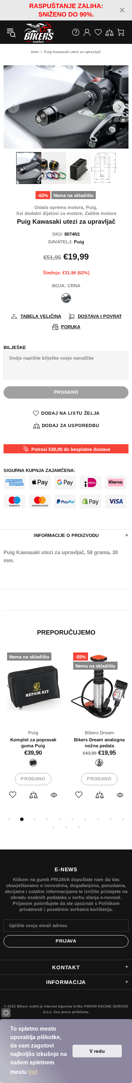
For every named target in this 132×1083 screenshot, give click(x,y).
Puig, (92, 207)
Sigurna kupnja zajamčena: (39, 470)
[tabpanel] (33, 732)
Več (33, 1072)
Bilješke (15, 347)
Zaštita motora (100, 213)
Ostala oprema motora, (59, 207)
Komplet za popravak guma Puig (33, 742)
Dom (35, 52)
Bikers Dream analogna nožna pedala (99, 742)
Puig (79, 241)
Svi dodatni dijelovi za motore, (49, 213)
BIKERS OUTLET (31, 32)
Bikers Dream (99, 732)
